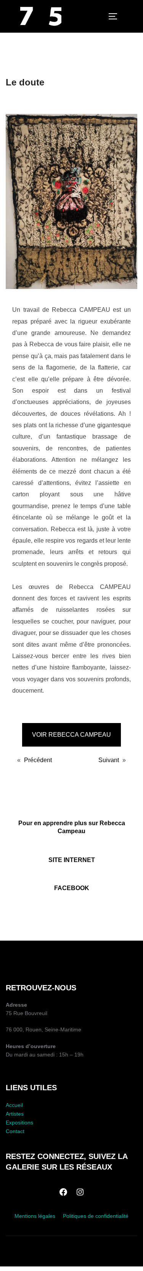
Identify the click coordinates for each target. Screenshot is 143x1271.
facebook (71, 888)
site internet (71, 860)
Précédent (38, 759)
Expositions (19, 1122)
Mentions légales (34, 1216)
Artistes (15, 1114)
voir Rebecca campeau (71, 734)
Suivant (108, 759)
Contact (15, 1131)
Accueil (14, 1105)
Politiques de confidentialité (96, 1216)
